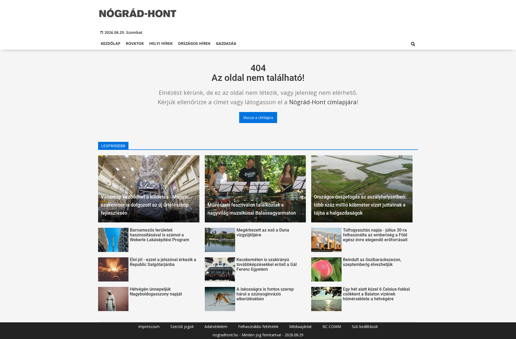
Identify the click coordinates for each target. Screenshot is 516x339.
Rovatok (135, 43)
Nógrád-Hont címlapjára (323, 102)
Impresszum (149, 326)
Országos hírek (194, 43)
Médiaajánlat (300, 326)
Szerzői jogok (182, 326)
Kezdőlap (110, 43)
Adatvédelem (216, 326)
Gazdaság (226, 43)
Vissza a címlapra (258, 117)
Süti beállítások (365, 326)
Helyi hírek (161, 43)
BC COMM (331, 326)
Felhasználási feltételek (258, 326)
